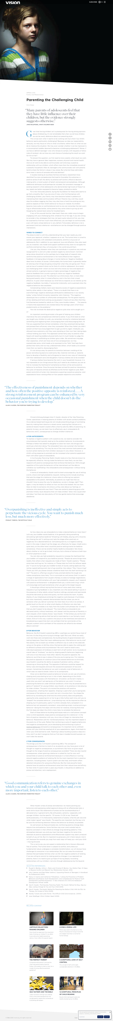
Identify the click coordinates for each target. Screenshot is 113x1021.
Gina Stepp (30, 105)
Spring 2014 (30, 93)
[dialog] (94, 1015)
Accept (107, 1016)
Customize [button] (81, 1016)
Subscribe (93, 2)
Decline (100, 1016)
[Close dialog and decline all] (110, 1012)
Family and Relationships (35, 94)
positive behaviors (33, 727)
